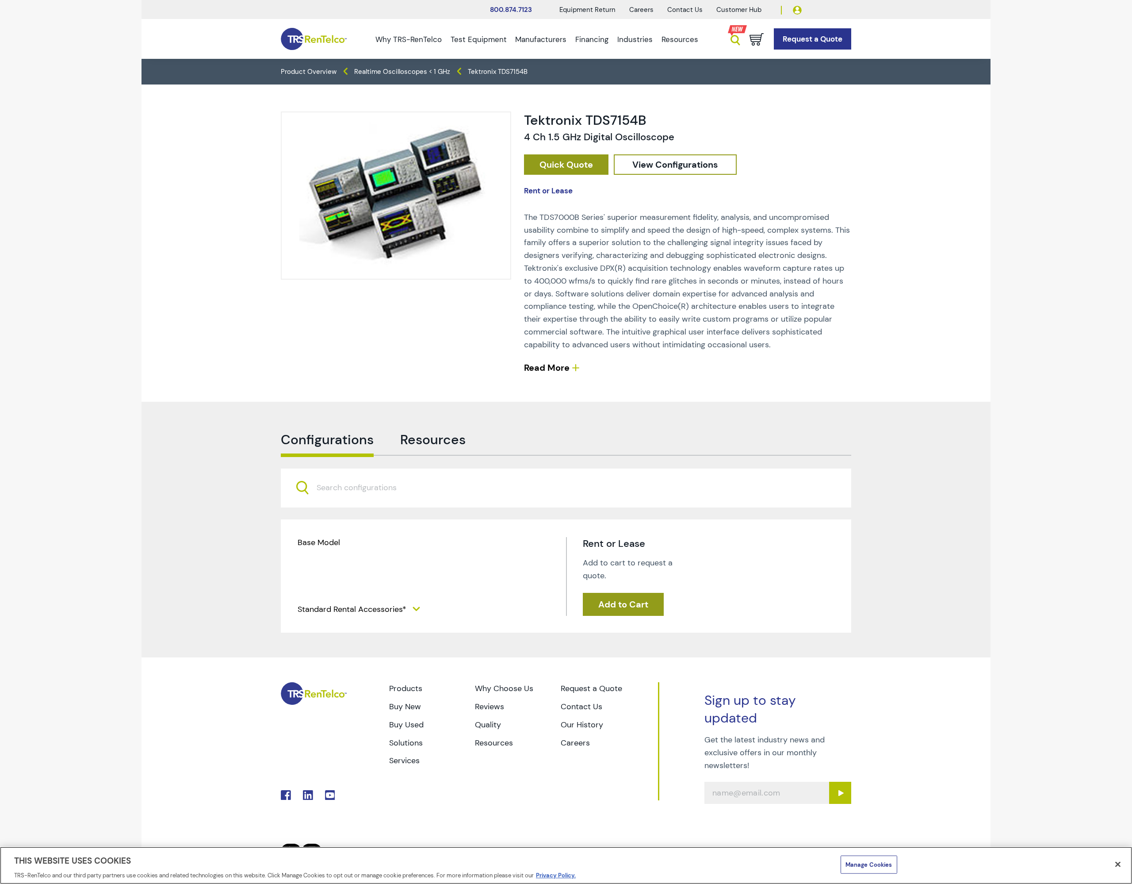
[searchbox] (362, 488)
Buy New (405, 706)
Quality (488, 724)
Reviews (489, 706)
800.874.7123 (511, 9)
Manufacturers (540, 39)
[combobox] (566, 488)
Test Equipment (479, 39)
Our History (582, 724)
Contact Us (685, 9)
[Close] (1118, 864)
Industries (635, 39)
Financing (591, 39)
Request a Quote (591, 688)
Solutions (406, 743)
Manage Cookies (868, 864)
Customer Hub (738, 9)
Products (405, 688)
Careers (641, 9)
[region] (566, 865)
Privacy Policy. (556, 875)
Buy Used (406, 724)
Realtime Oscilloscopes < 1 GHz (402, 71)
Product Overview (309, 71)
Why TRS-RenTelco (408, 39)
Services (404, 760)
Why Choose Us (504, 688)
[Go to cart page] (757, 39)
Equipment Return (587, 9)
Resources (680, 39)
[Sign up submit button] (840, 793)
